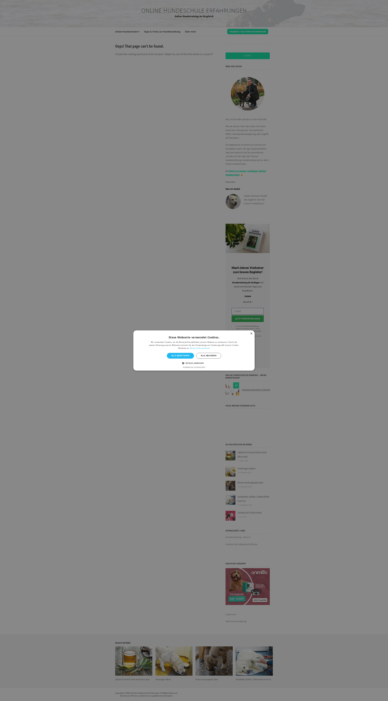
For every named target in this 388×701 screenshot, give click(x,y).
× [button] (251, 333)
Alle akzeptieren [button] (180, 355)
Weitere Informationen (200, 348)
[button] (194, 363)
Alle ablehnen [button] (208, 355)
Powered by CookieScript (194, 367)
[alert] (194, 350)
